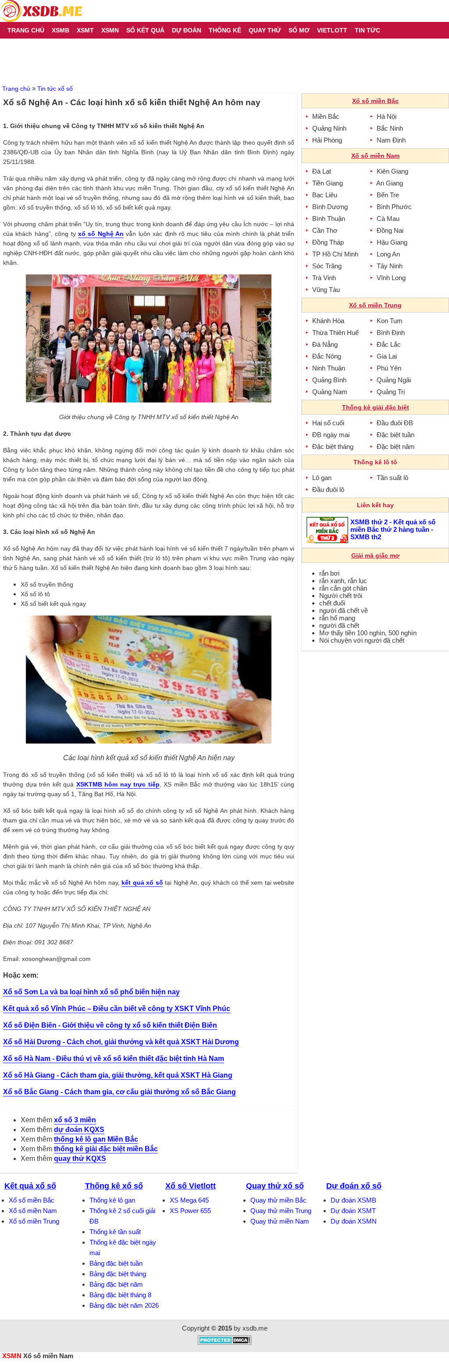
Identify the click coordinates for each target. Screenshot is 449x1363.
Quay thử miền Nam (279, 1221)
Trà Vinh (324, 277)
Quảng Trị (391, 391)
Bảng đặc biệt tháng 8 (120, 1295)
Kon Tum (390, 320)
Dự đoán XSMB (353, 1200)
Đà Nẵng (325, 344)
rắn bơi (329, 573)
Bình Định (391, 332)
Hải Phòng (327, 140)
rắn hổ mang (337, 618)
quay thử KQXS (80, 1158)
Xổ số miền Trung (34, 1221)
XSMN (11, 1355)
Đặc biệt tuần (395, 434)
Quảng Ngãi (394, 380)
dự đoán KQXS (79, 1129)
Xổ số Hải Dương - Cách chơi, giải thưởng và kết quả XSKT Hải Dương (121, 1042)
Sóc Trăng (327, 266)
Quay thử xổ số (275, 1186)
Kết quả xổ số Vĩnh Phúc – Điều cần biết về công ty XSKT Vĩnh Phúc (116, 1008)
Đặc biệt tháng (332, 446)
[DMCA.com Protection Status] (225, 1342)
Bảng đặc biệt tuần (116, 1263)
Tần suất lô (392, 477)
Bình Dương (330, 206)
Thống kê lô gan (112, 1200)
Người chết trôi (340, 595)
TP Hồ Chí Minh (335, 254)
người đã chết (339, 625)
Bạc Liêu (324, 195)
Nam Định (391, 140)
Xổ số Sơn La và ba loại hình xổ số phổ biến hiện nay (91, 992)
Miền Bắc (325, 116)
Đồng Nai (390, 230)
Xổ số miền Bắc (31, 1200)
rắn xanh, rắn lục (343, 580)
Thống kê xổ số (114, 1186)
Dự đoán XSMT (353, 1210)
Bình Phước (394, 206)
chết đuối (332, 603)
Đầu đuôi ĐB (395, 423)
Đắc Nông (326, 356)
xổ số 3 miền (75, 1120)
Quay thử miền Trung (280, 1210)
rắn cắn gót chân (343, 588)
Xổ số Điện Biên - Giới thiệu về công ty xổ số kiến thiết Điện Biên (110, 1025)
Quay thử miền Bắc (278, 1200)
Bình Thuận (328, 218)
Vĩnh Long (391, 277)
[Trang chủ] (41, 11)
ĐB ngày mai (330, 434)
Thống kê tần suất (115, 1231)
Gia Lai (387, 356)
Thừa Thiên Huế (335, 332)
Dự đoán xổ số (353, 1186)
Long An (388, 254)
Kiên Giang (392, 171)
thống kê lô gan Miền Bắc (96, 1139)
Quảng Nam (329, 391)
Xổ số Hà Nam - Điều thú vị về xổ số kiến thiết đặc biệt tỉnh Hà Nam (113, 1058)
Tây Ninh (390, 266)
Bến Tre (388, 195)
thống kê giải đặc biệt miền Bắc (106, 1149)
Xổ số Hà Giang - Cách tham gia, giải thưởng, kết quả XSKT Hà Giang (117, 1075)
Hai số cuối (328, 423)
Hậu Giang (392, 242)
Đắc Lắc (389, 344)
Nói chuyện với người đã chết (361, 640)
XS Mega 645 (189, 1200)
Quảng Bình (329, 380)
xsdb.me (254, 1328)
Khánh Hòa (328, 320)
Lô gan (321, 477)
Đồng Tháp (328, 242)
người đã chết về (343, 610)
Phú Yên (389, 368)
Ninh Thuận (328, 368)
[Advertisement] (224, 60)
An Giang (389, 183)
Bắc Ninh (390, 128)
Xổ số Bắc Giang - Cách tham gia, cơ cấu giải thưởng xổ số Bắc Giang (119, 1092)
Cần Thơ (325, 230)
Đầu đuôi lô (328, 489)
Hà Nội (386, 116)
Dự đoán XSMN (354, 1221)
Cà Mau (388, 218)
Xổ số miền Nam (33, 1210)
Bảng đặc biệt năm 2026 (124, 1305)
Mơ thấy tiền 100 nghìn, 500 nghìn (368, 633)
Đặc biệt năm (396, 446)
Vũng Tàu (326, 289)
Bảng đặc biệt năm (116, 1284)
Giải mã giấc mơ (375, 555)
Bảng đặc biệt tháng (117, 1274)
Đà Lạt (321, 171)
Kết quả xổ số (30, 1186)
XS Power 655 (190, 1210)
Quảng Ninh (329, 128)
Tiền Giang (327, 183)
